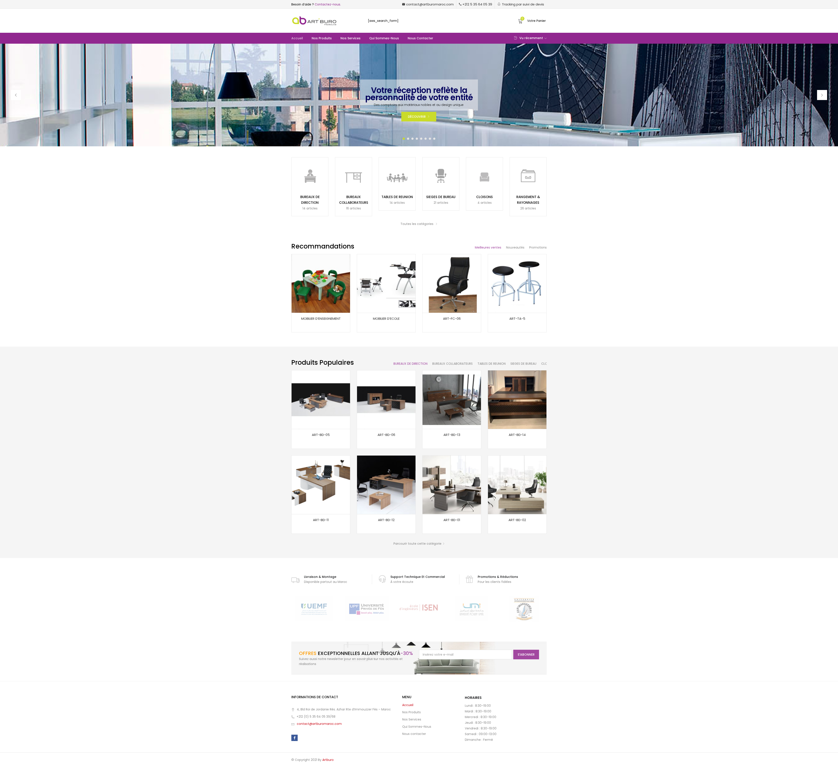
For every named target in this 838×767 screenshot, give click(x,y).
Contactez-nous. (328, 4)
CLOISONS (484, 197)
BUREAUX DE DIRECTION (410, 363)
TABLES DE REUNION (397, 197)
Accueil (297, 38)
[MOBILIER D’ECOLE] (386, 283)
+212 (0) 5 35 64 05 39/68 (316, 716)
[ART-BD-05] (321, 399)
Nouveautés (515, 247)
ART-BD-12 (386, 520)
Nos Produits (322, 38)
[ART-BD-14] (517, 399)
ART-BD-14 (517, 434)
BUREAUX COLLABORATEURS (452, 363)
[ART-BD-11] (321, 484)
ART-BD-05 (321, 434)
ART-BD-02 (517, 520)
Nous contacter (420, 38)
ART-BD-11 (321, 520)
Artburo (328, 760)
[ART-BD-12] (386, 484)
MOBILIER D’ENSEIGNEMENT (321, 318)
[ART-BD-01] (451, 484)
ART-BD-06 (386, 434)
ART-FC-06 (452, 318)
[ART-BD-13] (451, 399)
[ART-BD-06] (386, 399)
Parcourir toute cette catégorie (417, 543)
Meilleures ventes (488, 247)
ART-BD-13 (451, 434)
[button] (428, 4)
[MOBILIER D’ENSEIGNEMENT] (321, 283)
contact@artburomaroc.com (319, 724)
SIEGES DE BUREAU (440, 197)
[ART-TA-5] (517, 283)
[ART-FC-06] (451, 283)
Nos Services (350, 38)
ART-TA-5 (517, 318)
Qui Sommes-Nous (384, 38)
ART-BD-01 (451, 520)
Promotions (538, 247)
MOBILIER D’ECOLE (386, 318)
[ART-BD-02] (517, 484)
